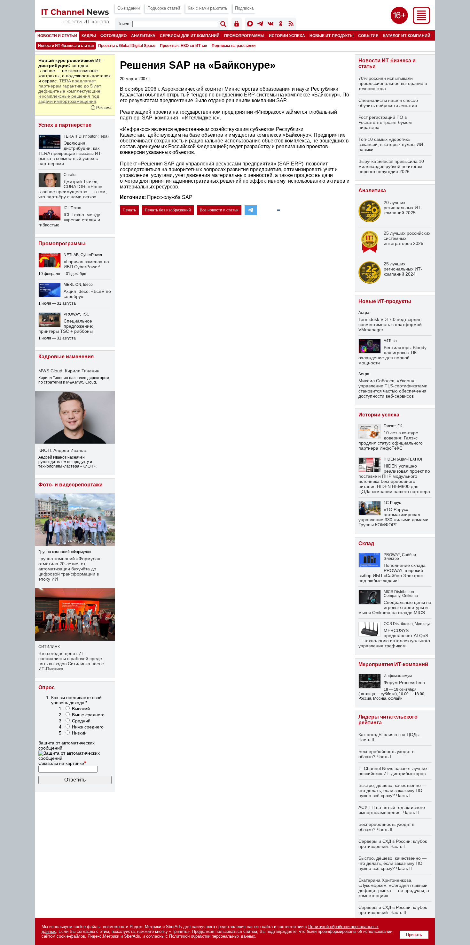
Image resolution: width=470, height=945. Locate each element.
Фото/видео (113, 36)
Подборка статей (163, 8)
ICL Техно (72, 208)
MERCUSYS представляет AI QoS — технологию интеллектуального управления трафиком (394, 638)
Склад (366, 543)
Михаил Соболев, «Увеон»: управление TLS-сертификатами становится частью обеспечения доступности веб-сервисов (392, 388)
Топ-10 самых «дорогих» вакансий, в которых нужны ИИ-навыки (391, 144)
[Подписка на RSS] (291, 24)
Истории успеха (287, 36)
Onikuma (410, 596)
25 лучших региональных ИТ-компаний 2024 (403, 269)
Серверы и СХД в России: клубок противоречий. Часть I (392, 844)
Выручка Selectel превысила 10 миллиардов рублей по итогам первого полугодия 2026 (391, 166)
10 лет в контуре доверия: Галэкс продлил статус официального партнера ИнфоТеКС (390, 440)
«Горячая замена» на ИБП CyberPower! (86, 264)
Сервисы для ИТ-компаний (190, 36)
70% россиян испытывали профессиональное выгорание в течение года (392, 83)
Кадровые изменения (66, 356)
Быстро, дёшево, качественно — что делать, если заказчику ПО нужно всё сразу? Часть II (392, 863)
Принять (414, 934)
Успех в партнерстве (64, 125)
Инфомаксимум (398, 676)
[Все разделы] (421, 22)
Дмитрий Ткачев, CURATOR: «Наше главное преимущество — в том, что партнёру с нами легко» (72, 189)
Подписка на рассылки (233, 45)
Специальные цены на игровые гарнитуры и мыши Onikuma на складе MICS (394, 607)
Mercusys (423, 624)
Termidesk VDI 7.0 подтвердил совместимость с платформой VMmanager (390, 324)
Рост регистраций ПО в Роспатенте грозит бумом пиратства (385, 122)
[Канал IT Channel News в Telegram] (260, 24)
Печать (129, 210)
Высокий (81, 708)
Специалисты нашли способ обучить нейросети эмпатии (388, 103)
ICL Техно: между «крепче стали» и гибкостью (69, 219)
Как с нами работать (207, 8)
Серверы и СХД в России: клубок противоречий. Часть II (392, 910)
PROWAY (392, 555)
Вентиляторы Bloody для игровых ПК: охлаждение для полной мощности (392, 355)
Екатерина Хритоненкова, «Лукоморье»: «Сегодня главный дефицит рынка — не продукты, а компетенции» (393, 888)
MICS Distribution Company (399, 594)
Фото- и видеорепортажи (70, 484)
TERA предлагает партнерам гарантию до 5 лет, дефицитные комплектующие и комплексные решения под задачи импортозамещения (70, 91)
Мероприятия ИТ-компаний (393, 664)
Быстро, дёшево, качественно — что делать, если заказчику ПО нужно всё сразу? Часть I (392, 790)
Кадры (89, 36)
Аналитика (143, 36)
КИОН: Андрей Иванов (62, 450)
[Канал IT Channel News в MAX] (250, 24)
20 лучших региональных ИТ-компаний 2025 (403, 207)
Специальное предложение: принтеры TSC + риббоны (65, 326)
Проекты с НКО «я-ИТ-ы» (183, 45)
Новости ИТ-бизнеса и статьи (66, 45)
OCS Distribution (398, 624)
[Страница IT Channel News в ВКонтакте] (270, 24)
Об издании (128, 8)
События (368, 36)
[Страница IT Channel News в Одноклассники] (281, 24)
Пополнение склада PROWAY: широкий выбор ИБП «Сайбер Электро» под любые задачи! (392, 573)
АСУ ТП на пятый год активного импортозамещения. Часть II (391, 810)
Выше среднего (88, 714)
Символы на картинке (62, 763)
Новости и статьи (57, 36)
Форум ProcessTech (404, 682)
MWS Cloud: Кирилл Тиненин (68, 370)
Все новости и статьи (219, 210)
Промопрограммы (244, 36)
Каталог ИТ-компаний (406, 36)
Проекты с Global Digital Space (126, 45)
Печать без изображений (168, 210)
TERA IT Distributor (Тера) (86, 136)
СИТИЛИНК (49, 647)
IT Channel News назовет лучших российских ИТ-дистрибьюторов (392, 771)
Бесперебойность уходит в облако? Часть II (386, 827)
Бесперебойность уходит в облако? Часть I (386, 754)
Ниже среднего (88, 726)
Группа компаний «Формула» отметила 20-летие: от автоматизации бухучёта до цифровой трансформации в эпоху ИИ (69, 569)
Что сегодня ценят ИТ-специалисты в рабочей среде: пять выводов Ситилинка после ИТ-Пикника (71, 661)
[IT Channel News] (75, 21)
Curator (70, 175)
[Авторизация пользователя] (236, 24)
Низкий (79, 732)
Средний (81, 720)
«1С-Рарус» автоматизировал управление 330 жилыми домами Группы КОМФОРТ (393, 517)
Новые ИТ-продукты (331, 36)
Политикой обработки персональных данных (212, 936)
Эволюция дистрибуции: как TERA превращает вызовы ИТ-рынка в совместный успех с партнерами (70, 153)
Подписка (244, 8)
